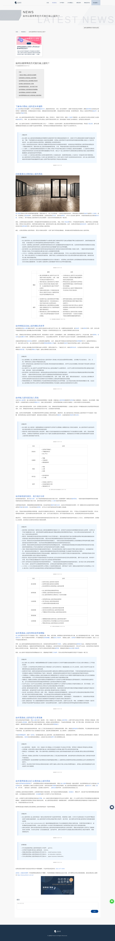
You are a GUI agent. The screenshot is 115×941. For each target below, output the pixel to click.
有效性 (72, 415)
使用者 (85, 328)
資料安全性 (73, 347)
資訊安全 (29, 341)
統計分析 (32, 498)
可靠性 (59, 644)
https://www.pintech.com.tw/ (25, 875)
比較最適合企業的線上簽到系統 (27, 78)
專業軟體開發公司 (49, 343)
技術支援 (21, 349)
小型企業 (90, 123)
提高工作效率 (57, 637)
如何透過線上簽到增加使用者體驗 (28, 89)
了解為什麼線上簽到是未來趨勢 (27, 75)
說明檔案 (79, 341)
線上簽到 (18, 109)
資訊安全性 (83, 224)
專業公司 (34, 349)
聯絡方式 (37, 402)
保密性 (26, 507)
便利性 (63, 215)
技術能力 (71, 792)
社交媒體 (38, 794)
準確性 (22, 113)
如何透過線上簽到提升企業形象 (27, 92)
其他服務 (95, 2)
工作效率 (54, 652)
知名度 (71, 648)
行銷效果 (76, 648)
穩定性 (59, 415)
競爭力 (53, 737)
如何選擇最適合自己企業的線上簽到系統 (30, 95)
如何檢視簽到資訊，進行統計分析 (28, 86)
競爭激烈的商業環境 (25, 783)
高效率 (77, 328)
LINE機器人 (70, 2)
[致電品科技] (57, 885)
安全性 (54, 215)
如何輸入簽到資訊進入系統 (26, 83)
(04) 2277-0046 (60, 868)
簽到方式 (42, 109)
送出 (95, 911)
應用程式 (79, 644)
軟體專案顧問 (22, 735)
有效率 (86, 213)
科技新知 (54, 2)
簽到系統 (88, 109)
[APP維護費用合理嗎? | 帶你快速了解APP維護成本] (29, 41)
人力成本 (69, 117)
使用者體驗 (46, 637)
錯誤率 (94, 111)
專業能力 (56, 724)
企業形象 (24, 722)
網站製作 (79, 2)
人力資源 (93, 213)
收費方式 (23, 336)
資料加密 (24, 226)
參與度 (57, 648)
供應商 (54, 785)
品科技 (32, 735)
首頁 (48, 2)
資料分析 (53, 787)
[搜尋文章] (97, 28)
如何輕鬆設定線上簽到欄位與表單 (28, 80)
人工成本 (53, 500)
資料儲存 (75, 728)
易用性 (94, 334)
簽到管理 (19, 119)
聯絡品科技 (87, 2)
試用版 (40, 798)
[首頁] (18, 2)
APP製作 (62, 2)
